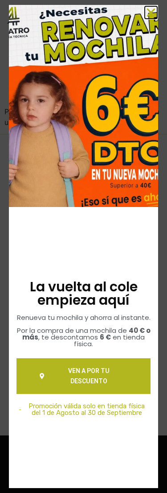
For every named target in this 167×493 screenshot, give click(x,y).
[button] (151, 12)
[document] (83, 246)
